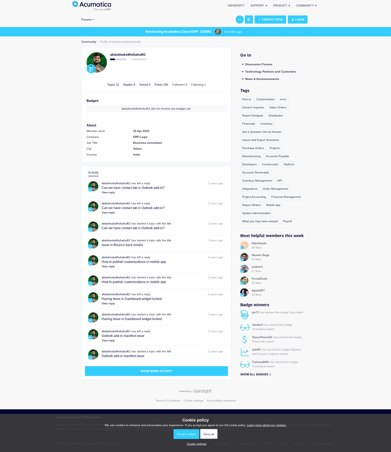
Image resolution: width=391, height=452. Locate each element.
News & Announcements (262, 79)
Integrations (249, 188)
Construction (270, 164)
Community (305, 5)
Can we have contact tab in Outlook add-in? (133, 188)
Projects (274, 148)
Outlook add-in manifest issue (123, 336)
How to (246, 99)
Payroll (287, 221)
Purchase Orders (253, 148)
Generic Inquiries (253, 107)
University (235, 5)
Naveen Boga (260, 255)
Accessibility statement (221, 400)
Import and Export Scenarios (260, 140)
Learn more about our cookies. (267, 425)
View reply (108, 192)
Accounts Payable (277, 156)
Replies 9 (129, 84)
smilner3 (257, 266)
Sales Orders (277, 107)
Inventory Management (257, 180)
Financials (248, 123)
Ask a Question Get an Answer (261, 131)
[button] (270, 19)
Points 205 (162, 84)
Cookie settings (193, 400)
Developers (249, 164)
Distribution (276, 115)
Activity (93, 172)
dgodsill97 (258, 290)
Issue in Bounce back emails (122, 245)
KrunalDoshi (259, 278)
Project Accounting (254, 196)
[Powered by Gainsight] (195, 392)
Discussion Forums (258, 64)
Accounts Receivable (255, 172)
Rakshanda (259, 243)
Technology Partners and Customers (270, 71)
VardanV (257, 324)
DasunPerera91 (262, 337)
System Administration (256, 213)
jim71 (255, 312)
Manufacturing (251, 156)
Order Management (275, 188)
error (283, 99)
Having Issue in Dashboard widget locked (132, 299)
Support (257, 5)
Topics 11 (113, 84)
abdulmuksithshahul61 (128, 54)
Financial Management (286, 196)
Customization (265, 99)
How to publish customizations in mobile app (134, 262)
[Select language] (249, 19)
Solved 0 (145, 84)
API (279, 180)
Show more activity (156, 371)
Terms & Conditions (167, 400)
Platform (289, 164)
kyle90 (256, 349)
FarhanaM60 (260, 362)
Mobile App (273, 205)
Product (280, 5)
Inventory (266, 123)
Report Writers (251, 205)
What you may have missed (260, 221)
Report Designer (252, 115)
